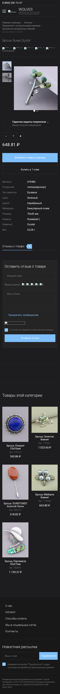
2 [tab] (37, 111)
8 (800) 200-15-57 (12, 2)
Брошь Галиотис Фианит (44, 438)
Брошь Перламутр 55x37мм (15, 563)
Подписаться (48, 655)
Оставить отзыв (30, 338)
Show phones (25, 3)
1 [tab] (34, 111)
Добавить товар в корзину (30, 157)
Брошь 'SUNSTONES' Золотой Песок (15, 505)
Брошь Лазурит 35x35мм (15, 447)
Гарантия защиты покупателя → (30, 121)
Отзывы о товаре (16, 246)
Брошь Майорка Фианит (44, 496)
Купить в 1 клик (30, 169)
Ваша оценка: (12, 284)
